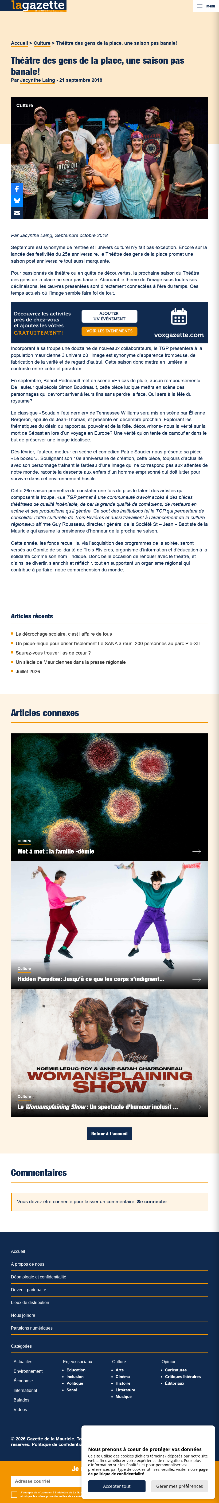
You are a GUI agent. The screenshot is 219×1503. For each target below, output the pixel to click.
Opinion (169, 1361)
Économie (23, 1381)
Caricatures (176, 1370)
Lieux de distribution (30, 1302)
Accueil (19, 43)
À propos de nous (27, 1264)
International (25, 1390)
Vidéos (20, 1409)
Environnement (28, 1371)
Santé (72, 1390)
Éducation (76, 1370)
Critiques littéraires (183, 1376)
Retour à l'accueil (109, 1133)
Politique (75, 1383)
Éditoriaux (174, 1383)
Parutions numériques (32, 1328)
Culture (42, 43)
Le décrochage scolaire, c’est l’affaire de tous (64, 634)
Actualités (23, 1361)
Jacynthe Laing (37, 80)
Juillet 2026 (28, 671)
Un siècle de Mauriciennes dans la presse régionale (71, 662)
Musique (124, 1396)
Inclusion (75, 1376)
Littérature (125, 1390)
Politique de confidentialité (60, 1444)
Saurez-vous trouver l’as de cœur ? (53, 653)
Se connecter (152, 1201)
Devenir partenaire (28, 1289)
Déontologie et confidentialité (38, 1277)
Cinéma (123, 1376)
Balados (21, 1400)
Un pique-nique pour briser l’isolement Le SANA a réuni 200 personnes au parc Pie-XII (108, 643)
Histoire (123, 1383)
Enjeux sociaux (77, 1361)
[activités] (109, 341)
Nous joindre (23, 1315)
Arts (120, 1370)
